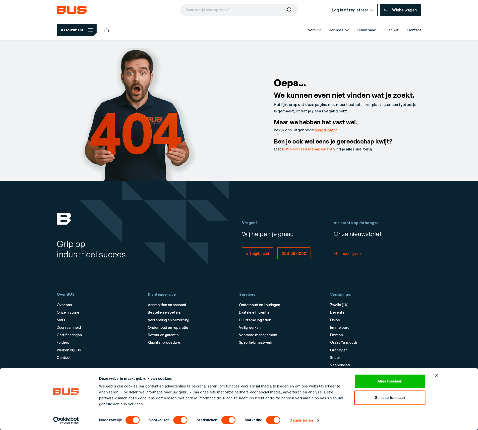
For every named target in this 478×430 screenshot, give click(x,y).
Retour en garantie (163, 335)
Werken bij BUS (69, 350)
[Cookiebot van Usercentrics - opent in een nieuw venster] (66, 420)
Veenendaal (340, 365)
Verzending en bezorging (168, 320)
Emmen (336, 335)
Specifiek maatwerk (255, 342)
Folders (63, 342)
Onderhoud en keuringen (259, 305)
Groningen (339, 350)
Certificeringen (69, 335)
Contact (64, 357)
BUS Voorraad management (307, 149)
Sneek (335, 357)
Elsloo (335, 320)
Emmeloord (340, 327)
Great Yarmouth (343, 342)
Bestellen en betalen (165, 312)
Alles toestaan (389, 381)
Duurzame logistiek (255, 320)
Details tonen (301, 420)
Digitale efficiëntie (254, 312)
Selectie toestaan (390, 397)
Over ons (64, 305)
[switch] (180, 420)
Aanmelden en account (167, 305)
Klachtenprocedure (164, 342)
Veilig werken (250, 327)
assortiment (326, 130)
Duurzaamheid (69, 327)
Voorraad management (258, 335)
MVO (61, 320)
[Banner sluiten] (436, 376)
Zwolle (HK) (339, 305)
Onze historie (68, 312)
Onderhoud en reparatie (168, 327)
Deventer (338, 312)
